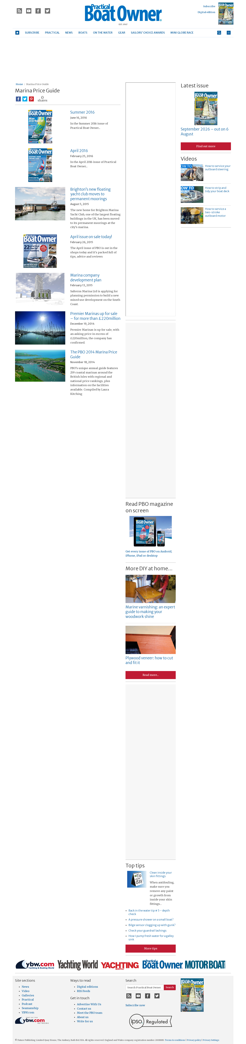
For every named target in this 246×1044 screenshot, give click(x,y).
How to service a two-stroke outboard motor (215, 212)
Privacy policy (194, 1040)
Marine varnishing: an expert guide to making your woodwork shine (150, 612)
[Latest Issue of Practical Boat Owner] (225, 14)
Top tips (135, 865)
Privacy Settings (211, 1040)
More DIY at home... (149, 568)
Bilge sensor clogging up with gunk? (152, 925)
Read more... (151, 675)
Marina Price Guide (37, 84)
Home (19, 84)
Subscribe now (135, 1005)
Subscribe (209, 6)
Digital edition (206, 12)
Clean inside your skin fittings (161, 874)
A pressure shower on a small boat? (151, 919)
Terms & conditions (175, 1040)
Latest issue (195, 85)
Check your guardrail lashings (148, 930)
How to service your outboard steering (218, 167)
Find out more (205, 146)
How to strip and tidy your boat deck (217, 189)
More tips (150, 948)
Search (170, 987)
